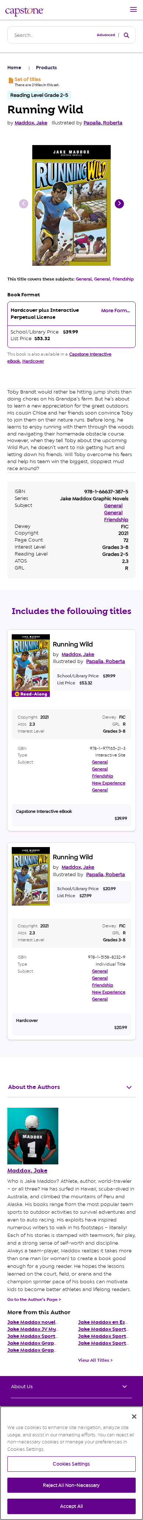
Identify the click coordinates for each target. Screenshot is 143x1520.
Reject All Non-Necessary (71, 1485)
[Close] (134, 1416)
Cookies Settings (71, 1464)
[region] (71, 1463)
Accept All (71, 1506)
